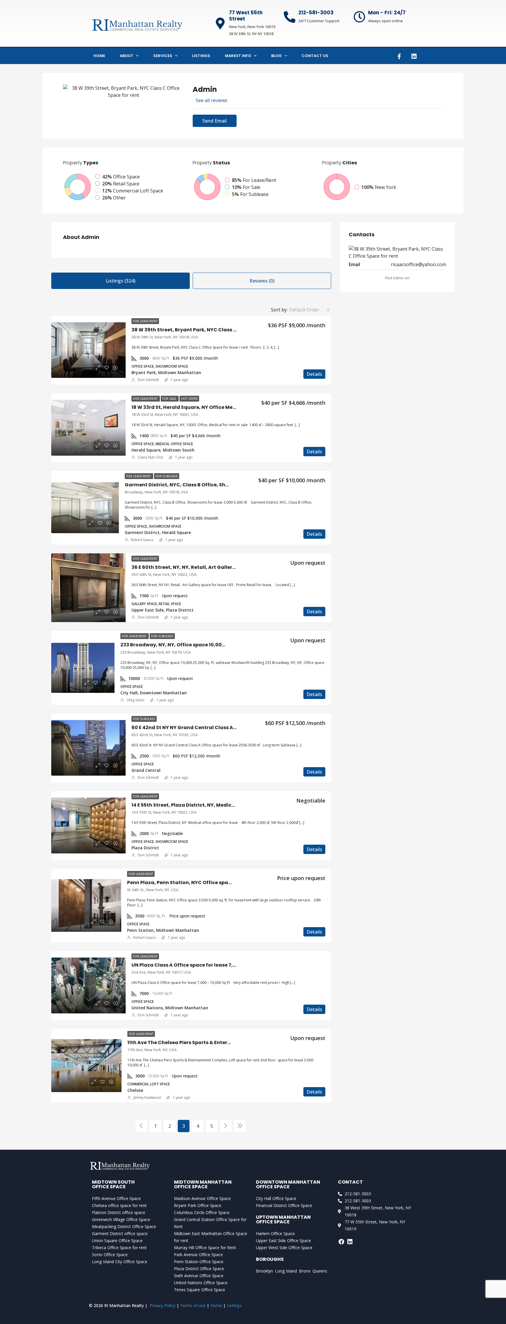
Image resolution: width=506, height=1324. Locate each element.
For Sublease (166, 476)
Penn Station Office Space (198, 1261)
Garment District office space (120, 1233)
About (126, 55)
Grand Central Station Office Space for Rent (210, 1223)
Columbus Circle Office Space (202, 1212)
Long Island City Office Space (119, 1261)
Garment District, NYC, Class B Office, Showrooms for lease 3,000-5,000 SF (217, 484)
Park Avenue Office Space (198, 1254)
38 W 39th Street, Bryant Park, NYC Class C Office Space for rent (210, 329)
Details (314, 374)
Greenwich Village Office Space (121, 1219)
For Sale (169, 399)
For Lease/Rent (145, 321)
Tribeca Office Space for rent (119, 1247)
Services (162, 55)
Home (99, 55)
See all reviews (212, 100)
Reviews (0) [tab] (261, 281)
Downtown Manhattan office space (288, 1184)
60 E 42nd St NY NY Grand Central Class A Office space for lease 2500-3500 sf (226, 727)
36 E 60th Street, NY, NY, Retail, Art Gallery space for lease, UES (208, 567)
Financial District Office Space (284, 1205)
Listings (201, 55)
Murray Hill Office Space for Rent (205, 1247)
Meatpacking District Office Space (124, 1226)
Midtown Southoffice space (113, 1184)
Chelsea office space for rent (119, 1205)
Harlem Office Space (275, 1233)
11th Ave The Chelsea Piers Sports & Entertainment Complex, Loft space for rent (224, 1042)
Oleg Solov (135, 700)
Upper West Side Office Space (284, 1247)
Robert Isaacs (142, 539)
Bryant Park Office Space (197, 1205)
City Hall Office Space (276, 1198)
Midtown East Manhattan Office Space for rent (210, 1237)
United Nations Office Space (201, 1282)
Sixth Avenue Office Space (198, 1275)
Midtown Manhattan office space (203, 1184)
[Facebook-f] (399, 56)
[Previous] (141, 1126)
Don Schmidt (148, 379)
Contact (350, 1182)
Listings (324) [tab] (120, 281)
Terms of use (193, 1305)
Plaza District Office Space (199, 1268)
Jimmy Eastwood (147, 1097)
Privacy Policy (162, 1305)
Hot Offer (189, 399)
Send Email (214, 121)
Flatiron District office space (118, 1212)
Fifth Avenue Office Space (116, 1198)
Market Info (238, 55)
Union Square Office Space (117, 1240)
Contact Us (315, 55)
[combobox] (309, 310)
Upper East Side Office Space (283, 1240)
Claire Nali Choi (150, 457)
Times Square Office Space (199, 1289)
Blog (276, 55)
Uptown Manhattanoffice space (283, 1219)
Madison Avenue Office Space (202, 1198)
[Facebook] (341, 1241)
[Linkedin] (414, 56)
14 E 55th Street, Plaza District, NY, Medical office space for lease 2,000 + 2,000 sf (230, 805)
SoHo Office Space (110, 1254)
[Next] (226, 1126)
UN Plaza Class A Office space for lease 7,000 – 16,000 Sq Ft (204, 965)
